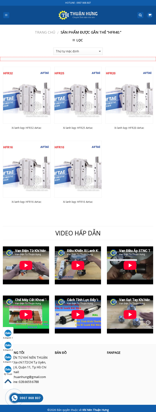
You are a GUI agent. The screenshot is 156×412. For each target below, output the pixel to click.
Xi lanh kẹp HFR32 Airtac (26, 128)
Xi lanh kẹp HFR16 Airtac (26, 202)
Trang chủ (45, 32)
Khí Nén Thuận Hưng (95, 410)
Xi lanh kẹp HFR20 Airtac (129, 128)
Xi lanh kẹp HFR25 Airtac (78, 128)
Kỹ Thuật (8, 374)
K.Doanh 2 (8, 350)
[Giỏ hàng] (150, 15)
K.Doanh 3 (8, 362)
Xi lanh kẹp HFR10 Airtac (78, 202)
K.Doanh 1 (8, 338)
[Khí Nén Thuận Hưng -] (78, 15)
